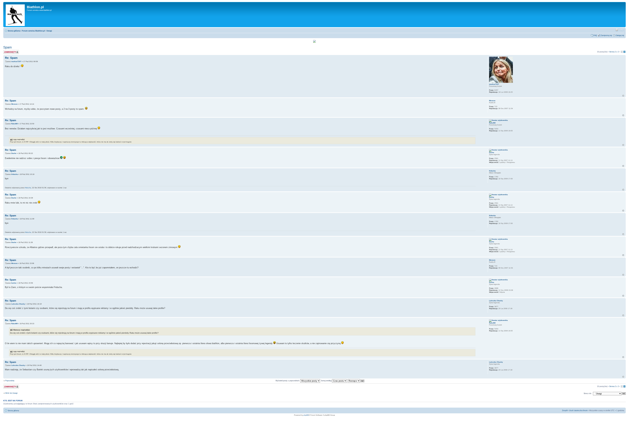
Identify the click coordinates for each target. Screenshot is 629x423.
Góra (623, 96)
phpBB (306, 415)
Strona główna (14, 31)
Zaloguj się (620, 35)
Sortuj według (326, 381)
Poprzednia (9, 381)
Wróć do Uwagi (11, 393)
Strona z (614, 52)
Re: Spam (11, 57)
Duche (13, 153)
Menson (14, 104)
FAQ (595, 35)
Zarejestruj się (606, 35)
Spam (7, 47)
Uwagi (49, 31)
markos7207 (16, 61)
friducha (14, 174)
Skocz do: (588, 393)
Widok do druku (617, 30)
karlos (13, 283)
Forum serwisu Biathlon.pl (33, 31)
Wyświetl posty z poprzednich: (288, 381)
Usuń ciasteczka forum (578, 410)
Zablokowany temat (11, 51)
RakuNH (14, 124)
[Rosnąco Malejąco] (356, 381)
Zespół (564, 410)
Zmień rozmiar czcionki (621, 30)
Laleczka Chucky (18, 304)
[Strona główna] (15, 14)
